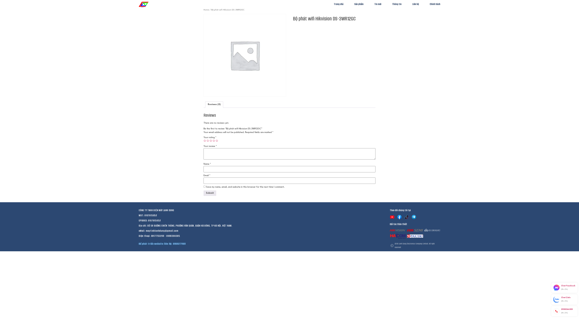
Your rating (210, 137)
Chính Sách (435, 4)
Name (207, 164)
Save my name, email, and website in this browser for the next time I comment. (245, 187)
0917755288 (157, 236)
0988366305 (173, 236)
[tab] (214, 104)
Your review (210, 146)
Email (207, 175)
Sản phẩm (359, 4)
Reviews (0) (214, 104)
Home (206, 10)
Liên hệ (415, 4)
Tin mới (377, 4)
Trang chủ (338, 4)
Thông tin (397, 4)
